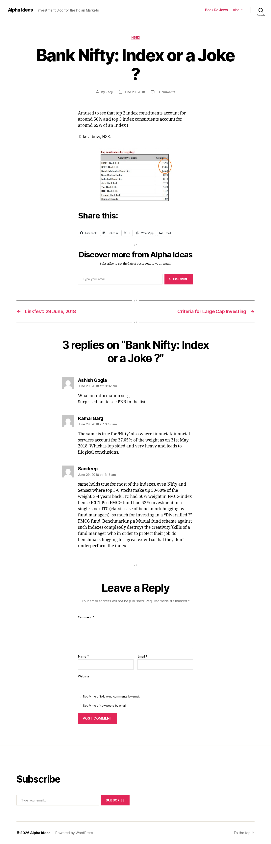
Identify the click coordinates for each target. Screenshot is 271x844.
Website (83, 676)
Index (135, 37)
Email (142, 656)
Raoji (109, 92)
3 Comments (166, 92)
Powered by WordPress (74, 833)
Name (83, 656)
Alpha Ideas (20, 10)
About (238, 10)
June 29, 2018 (134, 92)
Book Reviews (216, 10)
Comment (86, 617)
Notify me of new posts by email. (105, 705)
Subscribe (178, 279)
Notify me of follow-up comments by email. (111, 696)
